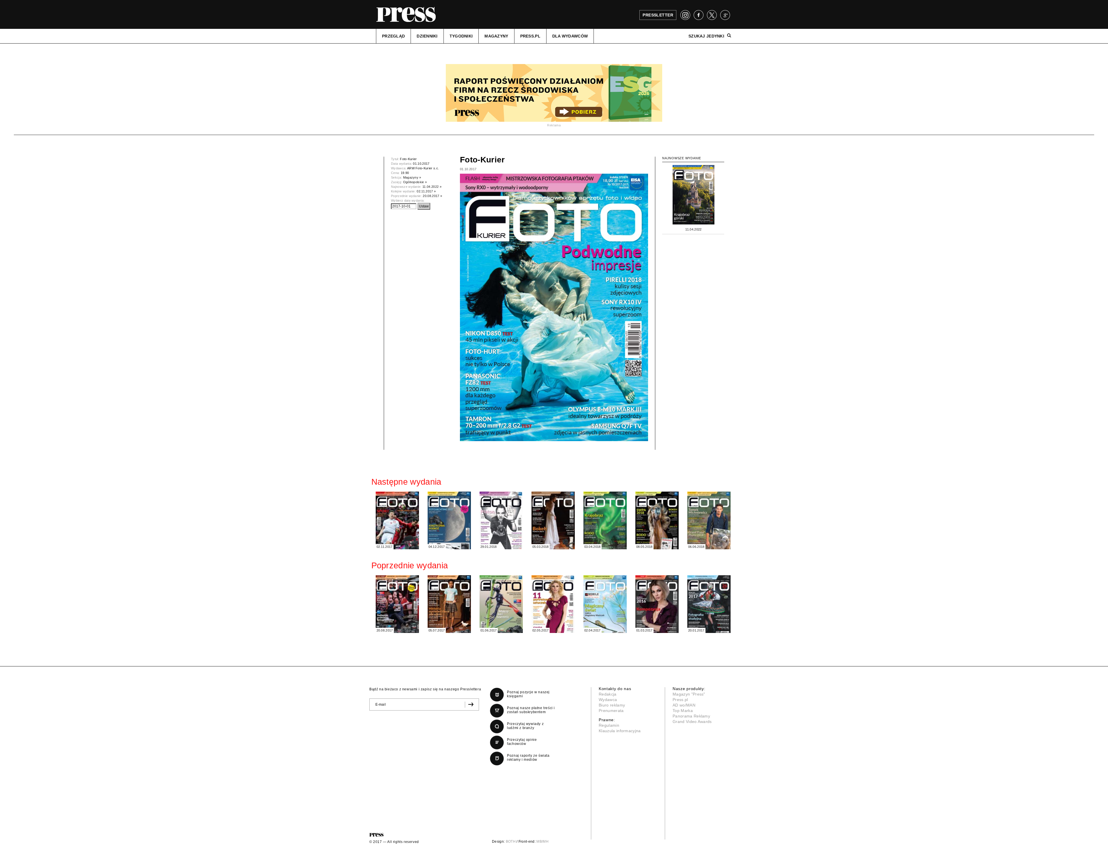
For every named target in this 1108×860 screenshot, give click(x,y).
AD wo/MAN (684, 705)
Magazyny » (412, 177)
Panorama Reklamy (691, 716)
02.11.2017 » (426, 191)
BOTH (511, 842)
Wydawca (608, 699)
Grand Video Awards (692, 721)
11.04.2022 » (431, 186)
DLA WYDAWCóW (570, 36)
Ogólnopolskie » (415, 182)
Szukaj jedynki (706, 36)
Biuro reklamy (612, 705)
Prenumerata (611, 710)
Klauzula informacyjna (620, 730)
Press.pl (680, 699)
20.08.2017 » (432, 196)
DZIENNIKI (427, 36)
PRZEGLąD (393, 36)
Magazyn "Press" (689, 694)
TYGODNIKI (461, 36)
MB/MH (542, 842)
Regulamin (609, 725)
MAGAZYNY (496, 36)
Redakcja (608, 694)
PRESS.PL (530, 36)
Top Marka (683, 710)
